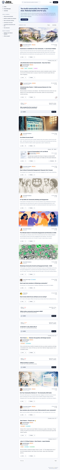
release (22, 68)
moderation (35, 68)
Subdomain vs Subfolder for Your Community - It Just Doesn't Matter (38, 48)
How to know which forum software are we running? (33, 296)
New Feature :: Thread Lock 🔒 (28, 420)
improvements (28, 343)
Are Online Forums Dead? (26, 137)
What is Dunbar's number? (27, 362)
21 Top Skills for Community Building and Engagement (34, 199)
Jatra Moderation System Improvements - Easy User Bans (35, 62)
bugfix (26, 68)
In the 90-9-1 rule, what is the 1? (28, 326)
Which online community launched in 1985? (31, 311)
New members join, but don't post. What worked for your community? (38, 410)
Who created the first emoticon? (28, 107)
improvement (30, 68)
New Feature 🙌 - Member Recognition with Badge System (35, 337)
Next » (56, 460)
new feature (23, 343)
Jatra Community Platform (53, 468)
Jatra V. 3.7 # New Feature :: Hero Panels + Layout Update (35, 441)
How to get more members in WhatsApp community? (33, 283)
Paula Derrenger (27, 279)
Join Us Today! (24, 19)
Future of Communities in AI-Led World (38, 151)
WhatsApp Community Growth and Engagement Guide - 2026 (36, 266)
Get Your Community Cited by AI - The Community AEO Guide (36, 393)
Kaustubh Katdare (27, 44)
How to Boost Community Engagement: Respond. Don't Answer (36, 170)
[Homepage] (7, 2)
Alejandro (25, 293)
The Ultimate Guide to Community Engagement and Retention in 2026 (38, 232)
